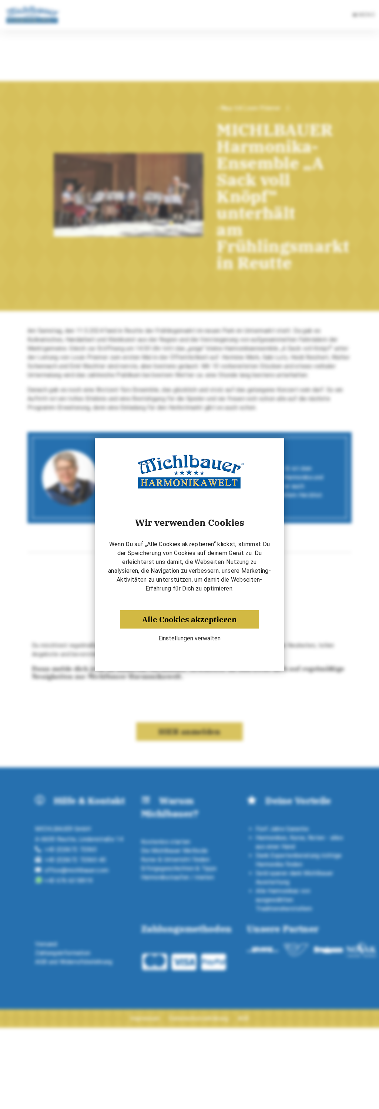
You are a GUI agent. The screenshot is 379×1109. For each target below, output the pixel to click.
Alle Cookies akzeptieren (189, 619)
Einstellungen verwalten (189, 638)
